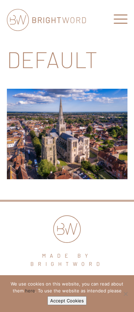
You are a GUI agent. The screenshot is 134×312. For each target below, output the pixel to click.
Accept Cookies (67, 300)
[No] (125, 293)
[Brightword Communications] (46, 20)
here (30, 290)
